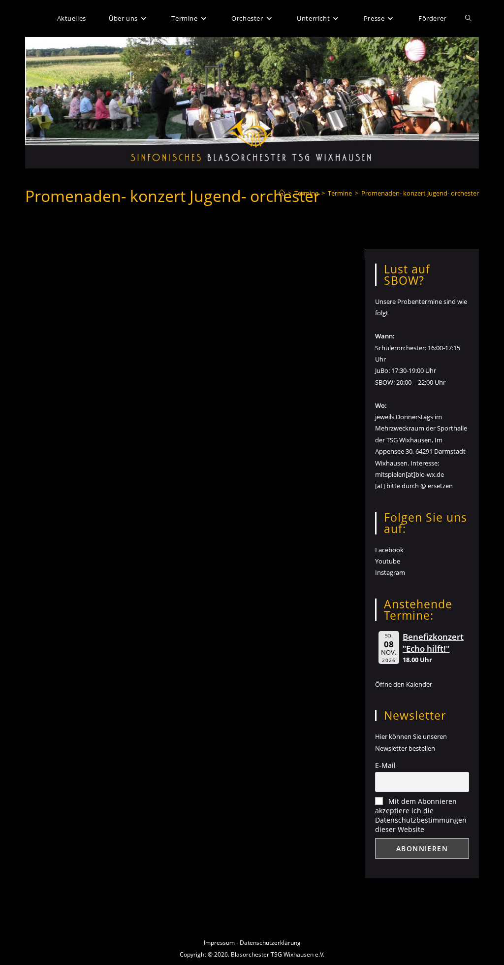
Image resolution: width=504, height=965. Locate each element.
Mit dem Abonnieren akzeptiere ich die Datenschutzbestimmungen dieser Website (421, 815)
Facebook (389, 549)
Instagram (390, 572)
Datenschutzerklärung (270, 942)
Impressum (219, 942)
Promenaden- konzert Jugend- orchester (420, 193)
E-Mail (385, 765)
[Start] (282, 193)
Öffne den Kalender (403, 684)
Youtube (387, 561)
